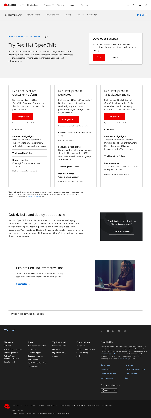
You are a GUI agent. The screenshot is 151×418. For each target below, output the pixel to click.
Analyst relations (107, 378)
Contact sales (81, 346)
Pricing (140, 14)
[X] (119, 332)
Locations (41, 406)
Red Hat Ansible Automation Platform (11, 357)
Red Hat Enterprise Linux (13, 349)
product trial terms (34, 196)
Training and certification (37, 346)
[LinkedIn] (102, 332)
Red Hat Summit (107, 406)
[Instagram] (124, 332)
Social (78, 356)
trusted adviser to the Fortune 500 (113, 354)
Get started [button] (92, 15)
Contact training (82, 353)
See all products (9, 362)
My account (32, 349)
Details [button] (115, 57)
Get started (21, 283)
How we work (105, 369)
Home (10, 37)
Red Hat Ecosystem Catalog (38, 363)
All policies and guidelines (46, 413)
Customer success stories (110, 374)
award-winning (123, 359)
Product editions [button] (33, 15)
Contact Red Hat (52, 406)
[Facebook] (113, 332)
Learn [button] (79, 15)
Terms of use (31, 413)
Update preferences (121, 231)
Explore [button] (68, 15)
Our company (106, 365)
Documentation (33, 366)
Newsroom (129, 365)
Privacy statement (18, 413)
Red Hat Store (57, 349)
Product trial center (59, 346)
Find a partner (33, 359)
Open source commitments (135, 369)
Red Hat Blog (65, 406)
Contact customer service (85, 349)
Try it (99, 57)
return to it (38, 123)
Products (19, 37)
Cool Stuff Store (93, 406)
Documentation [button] (52, 15)
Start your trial (22, 116)
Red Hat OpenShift (13, 14)
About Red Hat (17, 406)
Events (33, 406)
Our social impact (131, 374)
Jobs (126, 378)
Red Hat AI (8, 346)
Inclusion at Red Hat (78, 406)
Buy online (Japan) (59, 353)
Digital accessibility (63, 413)
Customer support (34, 353)
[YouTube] (107, 332)
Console (55, 356)
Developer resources (35, 356)
